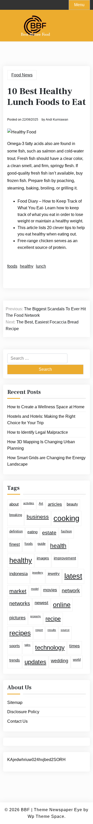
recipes (20, 633)
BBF (25, 810)
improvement (65, 558)
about (14, 504)
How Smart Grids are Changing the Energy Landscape (46, 461)
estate (49, 533)
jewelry (54, 573)
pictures (17, 617)
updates (35, 661)
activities (28, 503)
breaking (15, 515)
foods (12, 266)
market (17, 591)
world (77, 660)
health (58, 545)
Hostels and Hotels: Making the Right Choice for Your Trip (41, 419)
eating (32, 532)
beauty (72, 504)
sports (14, 646)
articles (55, 504)
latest (73, 576)
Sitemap (14, 702)
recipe (53, 618)
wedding (59, 660)
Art (41, 503)
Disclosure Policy (23, 712)
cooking (66, 518)
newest (41, 602)
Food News (22, 75)
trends (14, 660)
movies (50, 589)
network (71, 590)
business (38, 517)
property (35, 616)
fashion (66, 531)
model (34, 588)
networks (19, 603)
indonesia (18, 573)
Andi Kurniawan (57, 119)
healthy (26, 266)
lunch (41, 266)
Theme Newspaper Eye (58, 810)
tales (27, 644)
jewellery (37, 572)
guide (41, 544)
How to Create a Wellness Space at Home (45, 407)
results (52, 629)
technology (50, 647)
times (74, 646)
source (65, 629)
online (62, 604)
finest (14, 544)
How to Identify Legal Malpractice (37, 432)
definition (16, 531)
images (43, 558)
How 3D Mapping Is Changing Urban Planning (41, 445)
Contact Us (17, 721)
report (39, 629)
